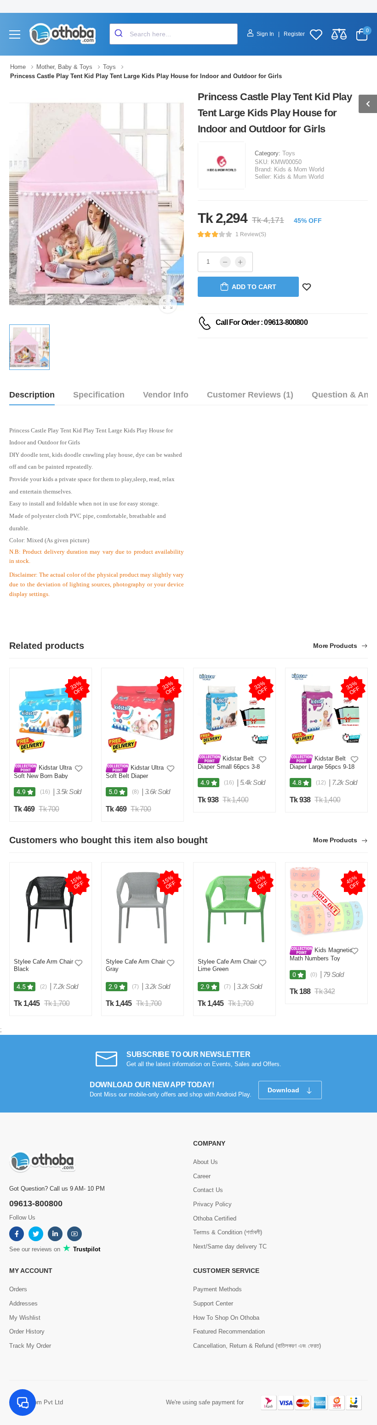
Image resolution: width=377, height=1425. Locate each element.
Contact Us (208, 1190)
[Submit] (120, 34)
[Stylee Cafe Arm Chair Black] (50, 908)
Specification (99, 394)
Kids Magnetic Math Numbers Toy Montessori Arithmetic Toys (321, 961)
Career (202, 1176)
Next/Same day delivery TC (230, 1246)
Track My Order (30, 1345)
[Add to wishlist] (78, 768)
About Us (205, 1161)
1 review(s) (250, 234)
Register (294, 34)
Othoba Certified (214, 1218)
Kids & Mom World (299, 169)
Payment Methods (217, 1289)
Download (284, 1090)
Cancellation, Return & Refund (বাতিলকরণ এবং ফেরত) (257, 1345)
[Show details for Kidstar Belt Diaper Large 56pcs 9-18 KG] (326, 709)
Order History (27, 1331)
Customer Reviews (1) (250, 394)
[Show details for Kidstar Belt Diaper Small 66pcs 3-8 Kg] (234, 709)
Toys (288, 153)
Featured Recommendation (229, 1331)
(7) (135, 986)
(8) (135, 792)
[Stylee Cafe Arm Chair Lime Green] (234, 908)
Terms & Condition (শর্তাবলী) (227, 1232)
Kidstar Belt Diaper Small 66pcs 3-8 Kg (229, 766)
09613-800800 (36, 1203)
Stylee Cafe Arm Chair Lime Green (227, 965)
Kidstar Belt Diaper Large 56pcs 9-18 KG (322, 766)
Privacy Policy (212, 1204)
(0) (313, 974)
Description (32, 394)
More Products (336, 645)
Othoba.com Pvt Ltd (36, 1402)
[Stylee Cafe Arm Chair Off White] (142, 908)
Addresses (23, 1303)
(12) (321, 782)
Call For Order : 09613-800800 (262, 322)
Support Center (213, 1303)
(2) (43, 986)
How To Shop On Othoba (226, 1317)
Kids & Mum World (299, 176)
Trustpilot (85, 1249)
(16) (45, 792)
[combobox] (173, 34)
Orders (18, 1289)
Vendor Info (165, 394)
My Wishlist (24, 1317)
